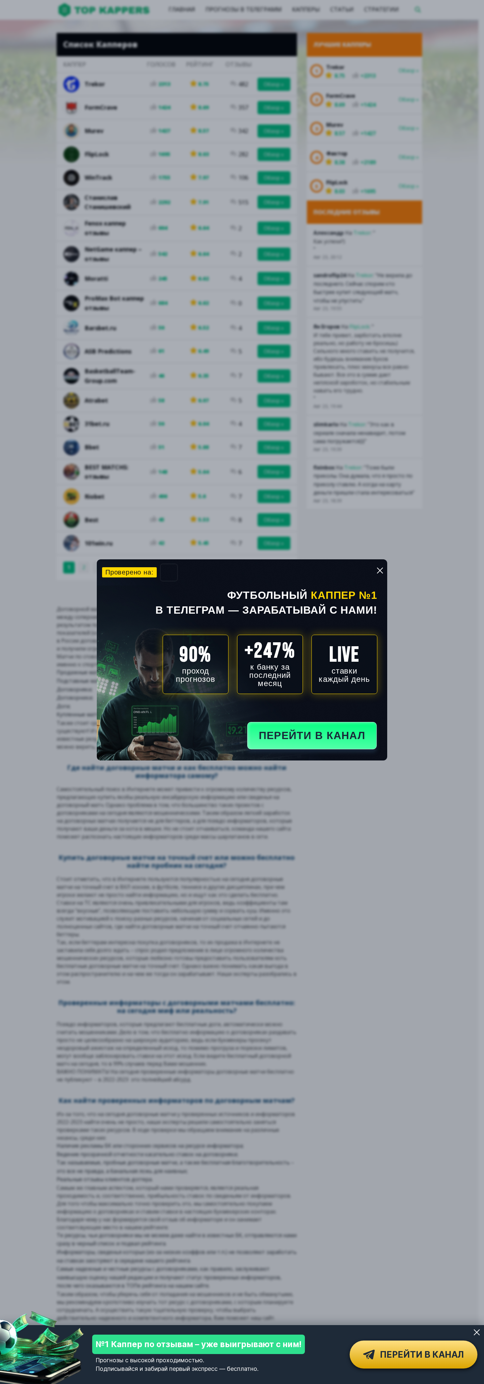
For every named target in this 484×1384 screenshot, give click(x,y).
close (380, 570)
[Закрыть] (477, 1332)
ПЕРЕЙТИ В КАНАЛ (312, 735)
